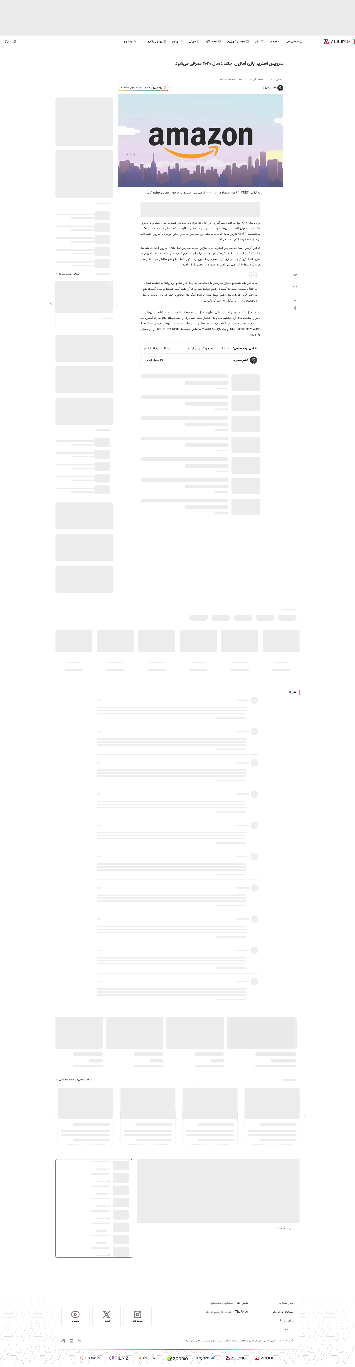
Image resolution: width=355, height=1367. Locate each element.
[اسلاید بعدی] (51, 304)
